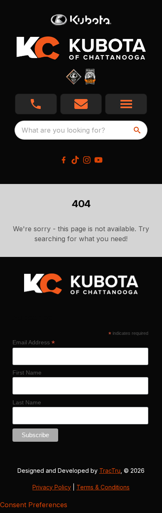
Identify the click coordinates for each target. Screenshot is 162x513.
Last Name (26, 402)
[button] (36, 104)
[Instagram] (87, 160)
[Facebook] (63, 160)
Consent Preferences (33, 505)
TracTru (109, 470)
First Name (27, 372)
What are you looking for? (63, 130)
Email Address (33, 342)
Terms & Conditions (103, 487)
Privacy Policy (51, 487)
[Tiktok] (75, 160)
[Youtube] (98, 160)
